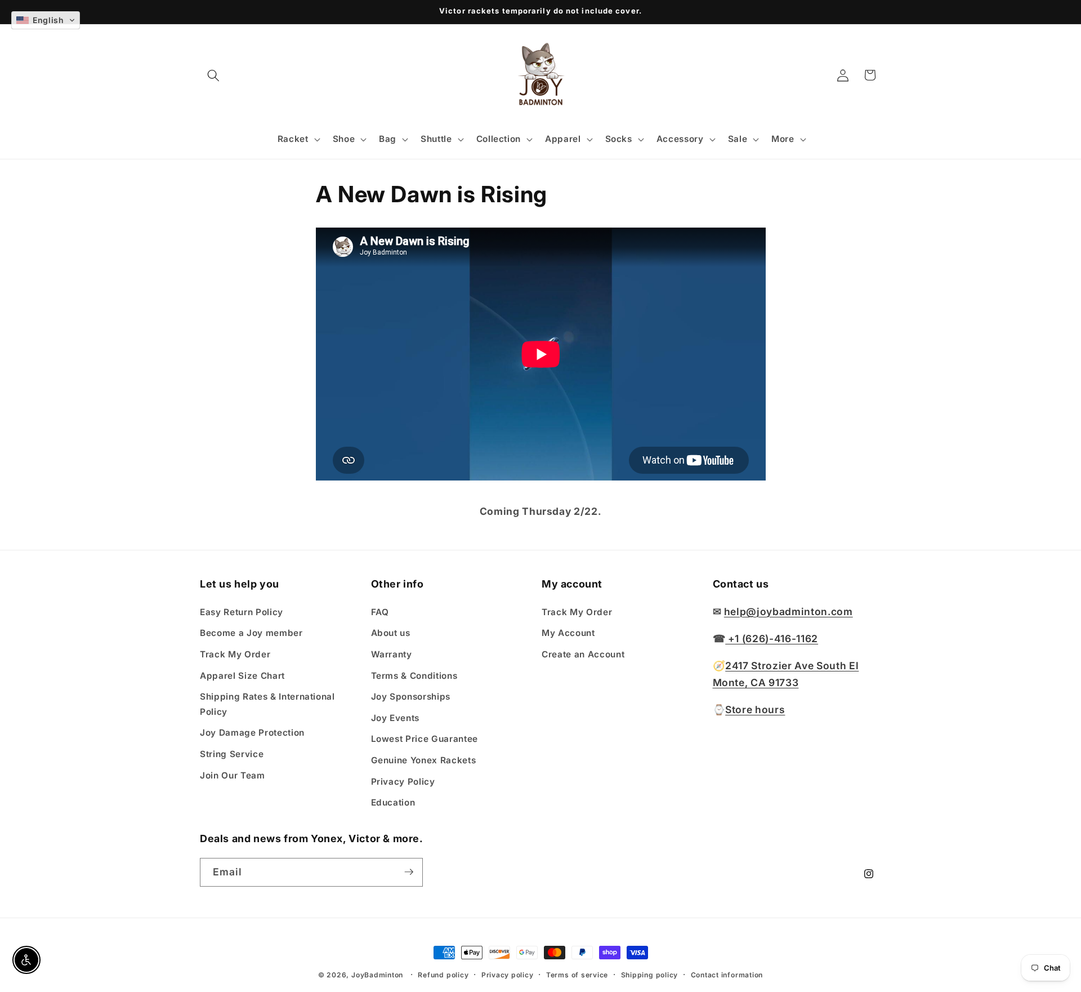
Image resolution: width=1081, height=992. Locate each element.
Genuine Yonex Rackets (423, 759)
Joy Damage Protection (252, 732)
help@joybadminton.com (788, 611)
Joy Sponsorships (411, 696)
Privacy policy (507, 975)
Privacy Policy (403, 781)
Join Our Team (232, 774)
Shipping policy (649, 975)
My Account (568, 633)
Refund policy (443, 975)
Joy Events (395, 717)
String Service (231, 753)
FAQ (380, 611)
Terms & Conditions (414, 675)
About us (390, 633)
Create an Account (583, 653)
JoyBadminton (377, 975)
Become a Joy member (251, 633)
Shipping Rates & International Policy (267, 704)
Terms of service (577, 975)
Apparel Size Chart (242, 675)
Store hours (755, 709)
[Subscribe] (408, 872)
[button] (213, 74)
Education (393, 802)
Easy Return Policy (241, 611)
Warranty (391, 653)
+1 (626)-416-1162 (771, 638)
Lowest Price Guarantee (425, 738)
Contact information (727, 975)
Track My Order (235, 653)
